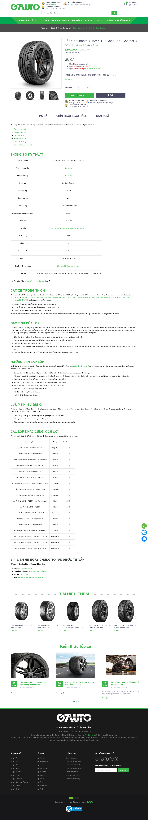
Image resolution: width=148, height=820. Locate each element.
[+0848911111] (144, 526)
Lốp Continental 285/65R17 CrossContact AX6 (99, 626)
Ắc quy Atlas (15, 768)
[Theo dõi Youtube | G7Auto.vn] (116, 759)
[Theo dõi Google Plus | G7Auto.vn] (107, 759)
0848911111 (55, 4)
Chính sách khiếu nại (73, 778)
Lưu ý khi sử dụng (20, 142)
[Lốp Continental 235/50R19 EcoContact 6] (22, 611)
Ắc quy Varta (15, 758)
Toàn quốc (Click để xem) (38, 571)
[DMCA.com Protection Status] (74, 798)
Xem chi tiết (92, 735)
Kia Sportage (38, 297)
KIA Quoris (62, 297)
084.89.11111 (115, 75)
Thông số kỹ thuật (20, 129)
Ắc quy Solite (15, 789)
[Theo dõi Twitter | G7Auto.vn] (102, 759)
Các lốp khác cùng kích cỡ (23, 145)
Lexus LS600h (72, 297)
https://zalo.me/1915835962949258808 (31, 578)
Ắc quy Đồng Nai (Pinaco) (19, 782)
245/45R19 (68, 175)
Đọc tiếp (14, 693)
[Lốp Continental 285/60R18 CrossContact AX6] (125, 611)
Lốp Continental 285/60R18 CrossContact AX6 (125, 626)
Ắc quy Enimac (16, 775)
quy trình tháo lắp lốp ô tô (80, 366)
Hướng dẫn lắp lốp (20, 138)
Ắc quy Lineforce (16, 778)
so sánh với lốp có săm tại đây (74, 228)
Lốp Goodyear (41, 775)
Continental (68, 168)
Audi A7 (55, 297)
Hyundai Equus (120, 297)
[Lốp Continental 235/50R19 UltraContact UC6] (48, 611)
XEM (68, 448)
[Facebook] (144, 539)
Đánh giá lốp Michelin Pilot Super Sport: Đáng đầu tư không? (33, 683)
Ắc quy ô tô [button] (16, 753)
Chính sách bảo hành (73, 761)
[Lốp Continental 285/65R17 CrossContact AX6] (100, 611)
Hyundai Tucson (27, 297)
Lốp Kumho (41, 765)
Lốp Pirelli (40, 789)
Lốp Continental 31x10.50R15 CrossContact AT (73, 626)
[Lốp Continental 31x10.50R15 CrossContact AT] (74, 611)
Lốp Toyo (40, 782)
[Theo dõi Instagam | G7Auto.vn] (112, 759)
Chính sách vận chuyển (74, 768)
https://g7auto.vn (26, 568)
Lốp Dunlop (41, 778)
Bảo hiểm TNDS (95, 69)
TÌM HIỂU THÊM (74, 594)
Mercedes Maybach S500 (86, 297)
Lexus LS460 (19, 300)
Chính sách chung (72, 758)
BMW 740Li (48, 297)
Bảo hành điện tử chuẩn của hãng (68, 266)
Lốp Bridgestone (42, 761)
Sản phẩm (133, 3)
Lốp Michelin (41, 758)
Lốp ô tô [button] (40, 753)
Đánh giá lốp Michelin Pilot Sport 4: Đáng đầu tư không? (79, 683)
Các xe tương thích (20, 132)
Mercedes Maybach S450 (105, 297)
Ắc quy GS (14, 761)
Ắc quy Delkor (15, 785)
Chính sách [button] (71, 753)
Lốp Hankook (41, 772)
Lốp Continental (42, 768)
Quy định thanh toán (73, 775)
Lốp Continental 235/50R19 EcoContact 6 (21, 626)
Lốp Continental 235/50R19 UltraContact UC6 (47, 626)
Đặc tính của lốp (19, 135)
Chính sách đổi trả (72, 772)
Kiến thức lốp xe (75, 646)
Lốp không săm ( (58, 228)
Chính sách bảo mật (73, 765)
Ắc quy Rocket (15, 772)
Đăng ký (123, 770)
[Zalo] (144, 532)
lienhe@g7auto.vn (85, 731)
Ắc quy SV (14, 765)
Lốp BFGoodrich (42, 785)
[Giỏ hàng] (126, 4)
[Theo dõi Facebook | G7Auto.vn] (97, 759)
